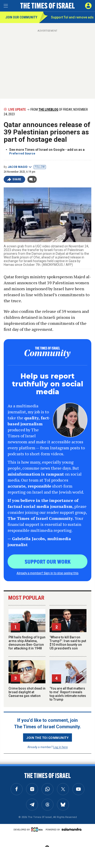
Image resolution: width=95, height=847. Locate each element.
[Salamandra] (71, 829)
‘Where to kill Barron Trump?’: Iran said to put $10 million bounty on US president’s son (68, 642)
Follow (40, 167)
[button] (88, 6)
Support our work (48, 561)
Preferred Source (22, 153)
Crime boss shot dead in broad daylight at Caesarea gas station (27, 692)
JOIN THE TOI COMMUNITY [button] (47, 737)
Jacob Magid (17, 167)
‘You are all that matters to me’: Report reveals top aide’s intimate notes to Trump (68, 694)
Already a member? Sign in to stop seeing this (47, 573)
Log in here (60, 747)
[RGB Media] (37, 829)
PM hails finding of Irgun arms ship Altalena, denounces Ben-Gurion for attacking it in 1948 (27, 642)
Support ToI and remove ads (72, 17)
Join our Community (21, 17)
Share (16, 179)
